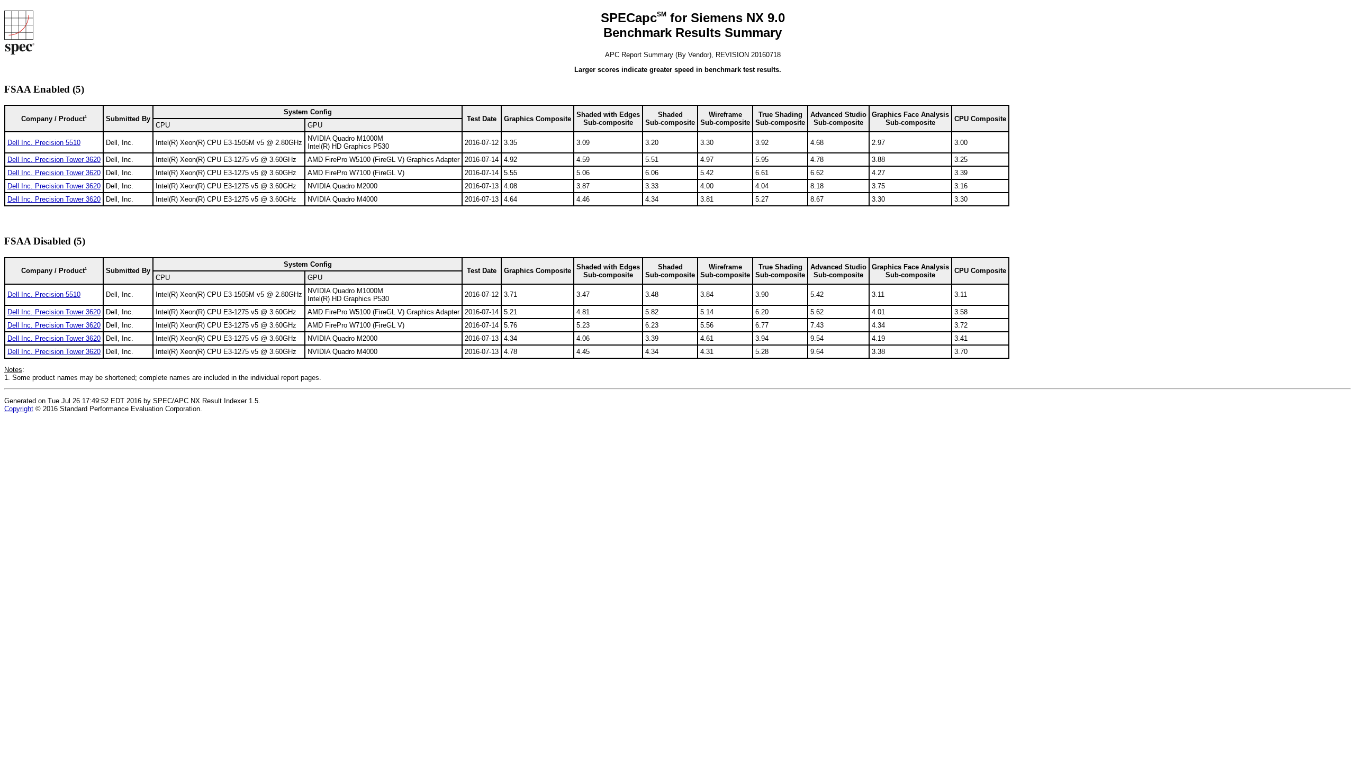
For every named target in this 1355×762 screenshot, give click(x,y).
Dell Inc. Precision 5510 (43, 143)
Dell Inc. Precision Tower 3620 (54, 160)
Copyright (18, 409)
